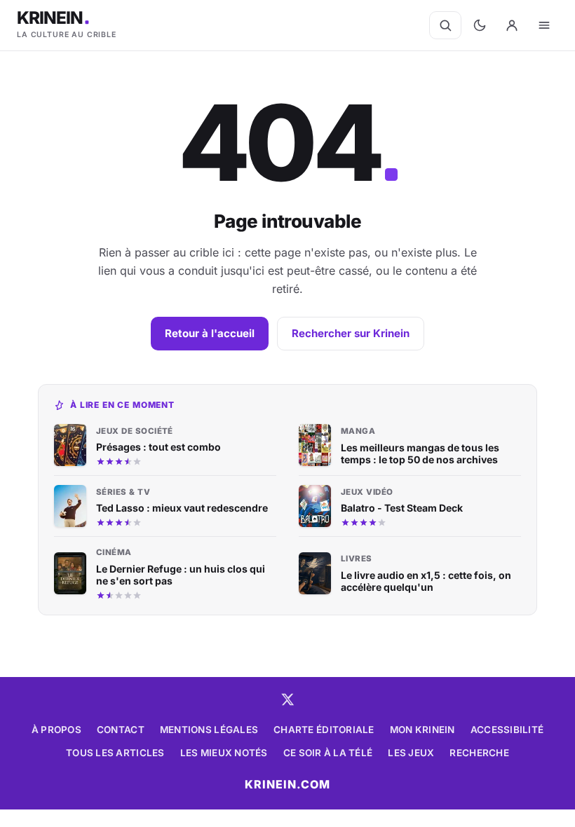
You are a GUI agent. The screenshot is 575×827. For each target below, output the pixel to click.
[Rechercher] (445, 25)
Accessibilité (507, 729)
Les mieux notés (224, 752)
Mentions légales (209, 729)
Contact (120, 729)
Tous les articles (115, 752)
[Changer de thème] (480, 25)
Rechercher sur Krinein (351, 333)
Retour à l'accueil (210, 333)
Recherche (478, 752)
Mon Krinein (422, 729)
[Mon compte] (512, 25)
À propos (56, 729)
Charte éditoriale (323, 729)
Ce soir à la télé (328, 752)
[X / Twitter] (287, 699)
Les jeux (411, 752)
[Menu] (544, 25)
